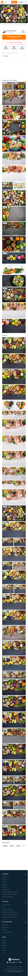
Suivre (23, 32)
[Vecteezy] (2, 2)
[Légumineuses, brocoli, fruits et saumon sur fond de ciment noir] (13, 260)
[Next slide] (22, 932)
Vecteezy (4, 966)
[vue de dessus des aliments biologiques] (13, 837)
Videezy (4, 969)
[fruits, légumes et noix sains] (13, 757)
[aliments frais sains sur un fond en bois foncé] (13, 548)
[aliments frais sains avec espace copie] (13, 709)
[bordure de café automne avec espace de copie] (13, 245)
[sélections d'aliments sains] (7, 193)
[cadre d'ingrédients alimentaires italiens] (13, 135)
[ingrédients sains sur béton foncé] (13, 805)
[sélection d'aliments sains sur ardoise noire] (8, 586)
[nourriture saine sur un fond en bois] (8, 618)
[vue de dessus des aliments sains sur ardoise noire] (8, 858)
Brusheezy (4, 964)
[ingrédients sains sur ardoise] (13, 679)
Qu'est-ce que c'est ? (14, 52)
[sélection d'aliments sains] (13, 597)
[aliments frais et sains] (13, 694)
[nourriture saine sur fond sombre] (13, 919)
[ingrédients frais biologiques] (13, 773)
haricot (18, 932)
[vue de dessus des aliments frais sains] (13, 310)
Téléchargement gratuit (14, 37)
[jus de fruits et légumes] (8, 94)
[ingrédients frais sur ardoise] (13, 821)
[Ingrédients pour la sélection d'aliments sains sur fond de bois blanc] (13, 181)
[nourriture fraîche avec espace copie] (13, 903)
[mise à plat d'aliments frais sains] (7, 883)
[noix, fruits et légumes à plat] (13, 789)
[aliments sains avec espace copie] (13, 663)
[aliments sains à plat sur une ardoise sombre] (13, 565)
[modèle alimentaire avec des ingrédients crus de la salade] (8, 202)
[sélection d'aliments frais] (8, 744)
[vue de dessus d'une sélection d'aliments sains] (7, 736)
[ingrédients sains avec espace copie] (7, 609)
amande (5, 932)
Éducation (4, 973)
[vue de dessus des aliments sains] (13, 214)
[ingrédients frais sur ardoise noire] (7, 577)
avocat (11, 932)
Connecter (21, 2)
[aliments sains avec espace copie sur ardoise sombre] (8, 650)
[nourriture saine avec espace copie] (13, 629)
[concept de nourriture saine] (13, 105)
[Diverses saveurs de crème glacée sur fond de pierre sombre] (13, 274)
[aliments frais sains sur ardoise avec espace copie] (8, 641)
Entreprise (4, 971)
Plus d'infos (5, 55)
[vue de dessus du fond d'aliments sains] (13, 120)
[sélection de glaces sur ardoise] (13, 342)
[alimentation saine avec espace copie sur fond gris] (8, 892)
